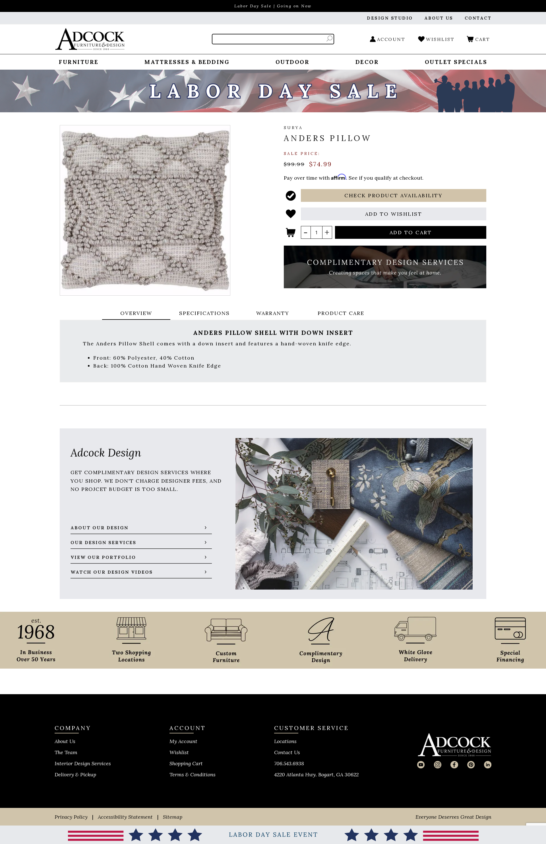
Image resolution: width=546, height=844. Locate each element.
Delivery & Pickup (75, 774)
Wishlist (179, 752)
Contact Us (287, 752)
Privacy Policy (71, 817)
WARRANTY (272, 313)
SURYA (293, 127)
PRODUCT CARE (341, 313)
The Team (66, 752)
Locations (285, 741)
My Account (183, 741)
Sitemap (172, 817)
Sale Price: (302, 153)
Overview (136, 313)
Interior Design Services (83, 763)
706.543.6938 (289, 763)
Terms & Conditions (192, 774)
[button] (394, 195)
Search (329, 38)
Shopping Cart (186, 763)
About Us (65, 741)
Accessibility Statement (125, 817)
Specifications (204, 313)
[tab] (136, 313)
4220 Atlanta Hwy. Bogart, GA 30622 (316, 774)
